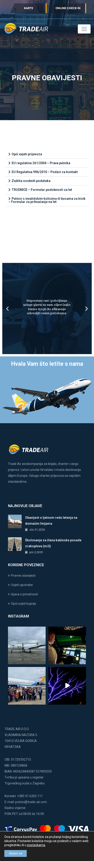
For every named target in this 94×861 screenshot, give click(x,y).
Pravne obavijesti (23, 575)
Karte (28, 8)
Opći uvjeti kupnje (23, 603)
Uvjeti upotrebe (22, 585)
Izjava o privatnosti (24, 594)
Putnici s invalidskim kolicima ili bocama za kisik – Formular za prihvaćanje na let (47, 200)
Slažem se (15, 853)
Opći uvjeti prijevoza (27, 154)
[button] (47, 154)
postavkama (36, 845)
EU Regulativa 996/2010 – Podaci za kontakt (45, 172)
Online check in (68, 8)
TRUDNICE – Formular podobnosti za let (42, 190)
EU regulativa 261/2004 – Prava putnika (41, 163)
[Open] (27, 645)
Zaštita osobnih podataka (31, 181)
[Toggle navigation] (84, 29)
